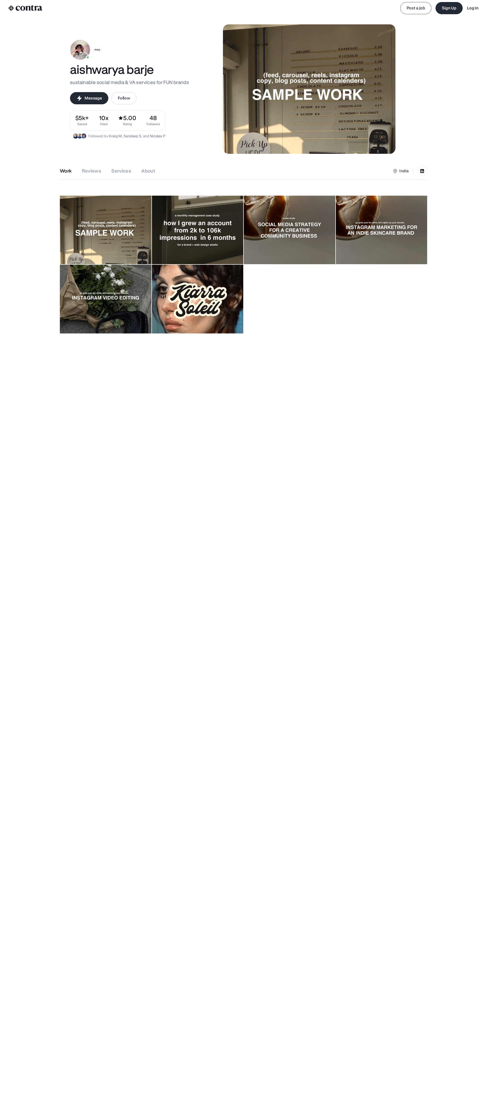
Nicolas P (157, 136)
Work (66, 171)
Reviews (91, 171)
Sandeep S (132, 136)
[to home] (25, 8)
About (148, 171)
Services (121, 171)
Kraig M (115, 136)
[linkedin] (422, 171)
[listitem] (153, 120)
